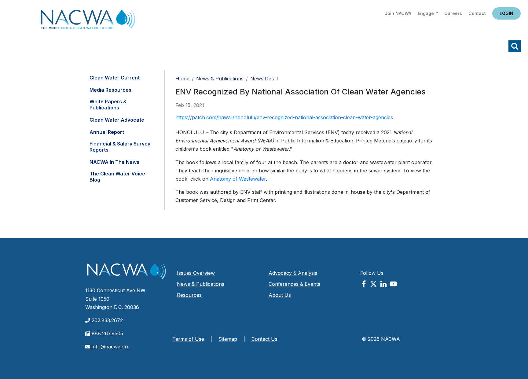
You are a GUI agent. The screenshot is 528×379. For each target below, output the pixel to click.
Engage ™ (428, 13)
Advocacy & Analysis (293, 273)
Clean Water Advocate (117, 120)
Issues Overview (196, 273)
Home (88, 21)
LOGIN (506, 13)
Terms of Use (188, 339)
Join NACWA (398, 13)
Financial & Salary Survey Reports (120, 147)
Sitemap (227, 339)
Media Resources (110, 90)
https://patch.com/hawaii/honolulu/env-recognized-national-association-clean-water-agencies (284, 117)
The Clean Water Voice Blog (117, 177)
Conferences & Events (294, 284)
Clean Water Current (115, 78)
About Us (280, 295)
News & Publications (220, 78)
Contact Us (264, 339)
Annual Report (107, 132)
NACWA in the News (114, 162)
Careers (453, 13)
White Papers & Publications (108, 104)
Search (514, 46)
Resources (189, 295)
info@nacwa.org (111, 347)
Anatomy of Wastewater (238, 179)
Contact (477, 13)
